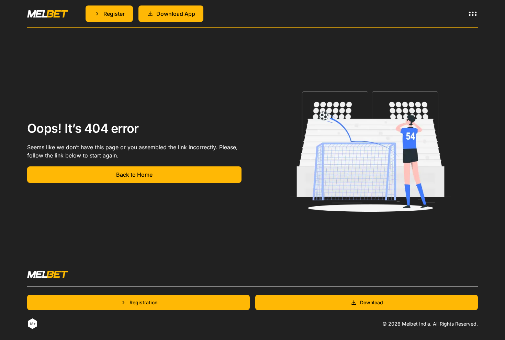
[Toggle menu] (473, 14)
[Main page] (47, 13)
